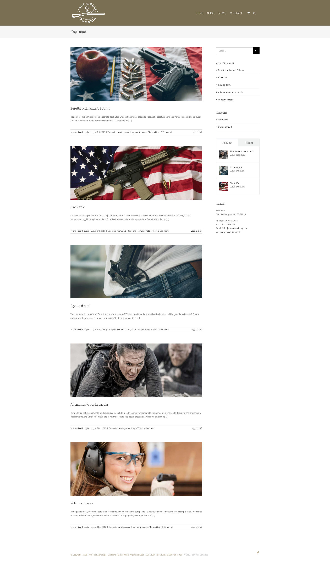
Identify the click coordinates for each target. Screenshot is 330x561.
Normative (121, 231)
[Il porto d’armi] (223, 167)
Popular (227, 142)
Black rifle (77, 207)
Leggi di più (196, 132)
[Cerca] (254, 13)
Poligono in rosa (81, 503)
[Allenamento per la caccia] (223, 151)
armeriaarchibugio (81, 132)
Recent (249, 142)
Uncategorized (123, 132)
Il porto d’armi (80, 306)
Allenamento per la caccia (89, 404)
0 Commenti (166, 132)
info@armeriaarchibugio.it (234, 228)
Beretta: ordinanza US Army (90, 108)
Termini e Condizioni (200, 554)
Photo (150, 132)
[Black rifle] (223, 183)
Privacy (187, 554)
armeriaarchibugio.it (230, 232)
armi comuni (141, 132)
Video (156, 132)
